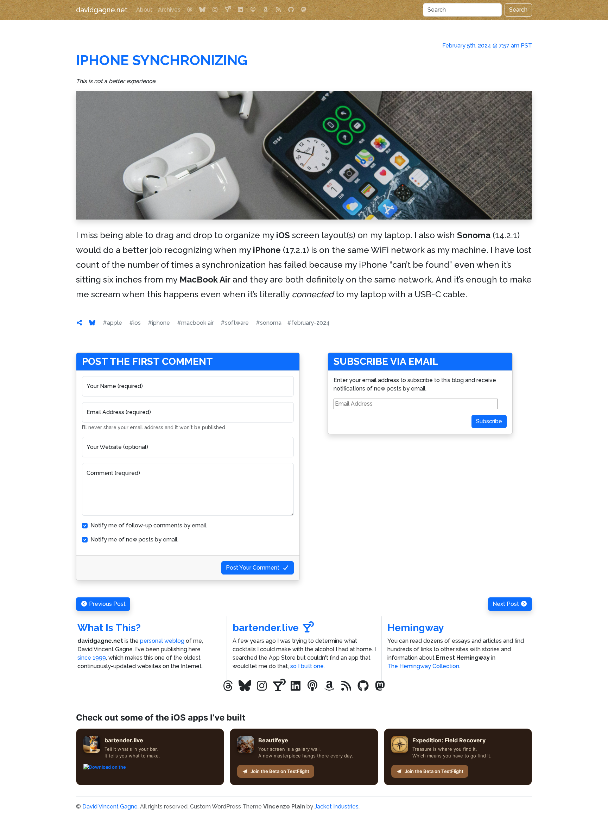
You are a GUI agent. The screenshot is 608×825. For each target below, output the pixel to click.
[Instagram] (215, 10)
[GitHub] (291, 10)
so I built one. (307, 666)
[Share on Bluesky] (92, 322)
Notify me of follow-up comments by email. (148, 525)
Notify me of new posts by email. (134, 539)
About (144, 9)
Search (518, 9)
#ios (135, 322)
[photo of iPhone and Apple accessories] (304, 155)
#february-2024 (308, 322)
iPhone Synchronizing (162, 60)
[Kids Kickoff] (253, 10)
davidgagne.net (102, 10)
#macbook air (195, 322)
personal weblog (162, 640)
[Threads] (189, 10)
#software (235, 322)
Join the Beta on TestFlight (280, 771)
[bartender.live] (227, 10)
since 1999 (91, 657)
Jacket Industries (337, 806)
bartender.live (266, 628)
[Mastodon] (303, 10)
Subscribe (489, 421)
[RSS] (278, 10)
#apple (112, 322)
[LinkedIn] (240, 10)
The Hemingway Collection (423, 666)
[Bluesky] (202, 10)
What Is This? (109, 628)
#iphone (159, 322)
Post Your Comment (252, 567)
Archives (169, 9)
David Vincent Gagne (110, 806)
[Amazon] (265, 10)
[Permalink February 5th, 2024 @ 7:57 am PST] (79, 322)
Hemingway (415, 628)
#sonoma (268, 322)
